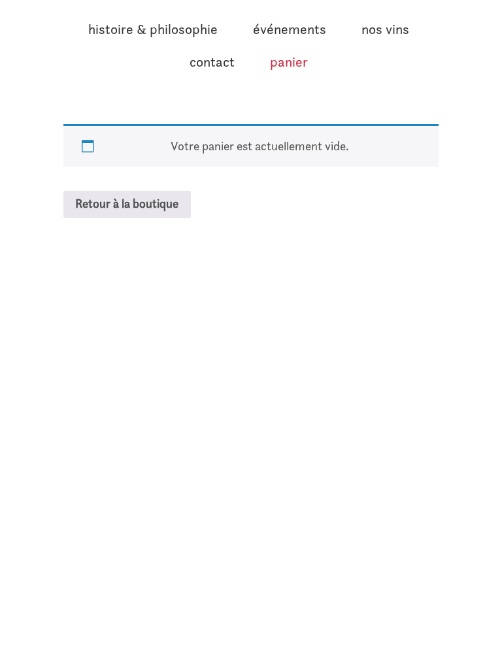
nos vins (385, 29)
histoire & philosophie (153, 29)
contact (212, 62)
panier (289, 62)
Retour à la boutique (126, 203)
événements (289, 29)
